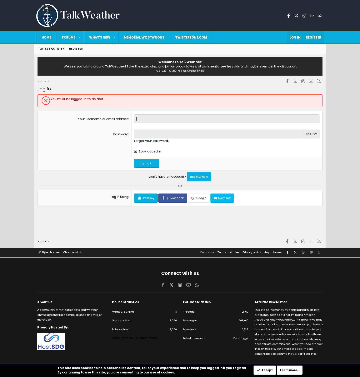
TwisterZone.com (191, 37)
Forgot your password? (152, 141)
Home (46, 37)
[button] (80, 37)
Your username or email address (103, 119)
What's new (99, 37)
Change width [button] (72, 252)
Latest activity (52, 49)
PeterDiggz (240, 338)
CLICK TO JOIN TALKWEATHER (180, 71)
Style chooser (50, 252)
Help (267, 252)
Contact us (207, 252)
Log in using (119, 197)
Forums (69, 37)
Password (120, 134)
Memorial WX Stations (144, 37)
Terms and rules (228, 252)
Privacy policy (251, 252)
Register (76, 49)
